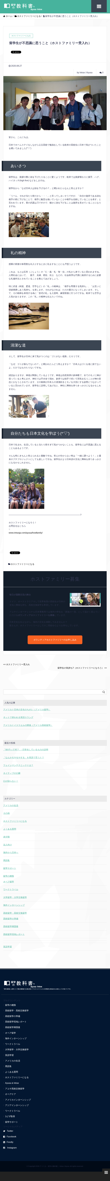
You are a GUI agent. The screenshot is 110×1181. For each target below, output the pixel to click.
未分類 (6, 837)
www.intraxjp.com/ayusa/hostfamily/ (26, 533)
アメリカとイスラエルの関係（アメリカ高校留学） (28, 725)
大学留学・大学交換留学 (15, 897)
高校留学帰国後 (10, 926)
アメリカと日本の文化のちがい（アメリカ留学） (26, 709)
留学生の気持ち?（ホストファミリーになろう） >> (82, 668)
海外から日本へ (10, 852)
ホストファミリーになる (22, 564)
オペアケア (10, 1094)
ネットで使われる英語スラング (18, 717)
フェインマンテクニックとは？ (18, 765)
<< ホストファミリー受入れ (16, 664)
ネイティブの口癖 (11, 773)
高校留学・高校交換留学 (15, 913)
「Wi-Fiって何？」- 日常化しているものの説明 (25, 749)
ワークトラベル (10, 889)
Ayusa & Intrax (12, 1083)
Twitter (10, 1131)
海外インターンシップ (14, 905)
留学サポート (9, 868)
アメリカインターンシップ (18, 1100)
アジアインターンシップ (17, 1105)
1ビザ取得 (10, 1116)
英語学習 (7, 947)
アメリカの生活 (10, 805)
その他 (6, 813)
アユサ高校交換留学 (14, 1089)
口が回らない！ (10, 781)
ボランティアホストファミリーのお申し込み (55, 640)
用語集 (6, 860)
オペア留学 (8, 882)
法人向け (7, 845)
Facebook (11, 1136)
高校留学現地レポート (14, 934)
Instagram (12, 1148)
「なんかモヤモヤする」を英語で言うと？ (23, 757)
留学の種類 (8, 876)
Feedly (10, 1142)
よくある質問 (9, 829)
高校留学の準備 (10, 919)
